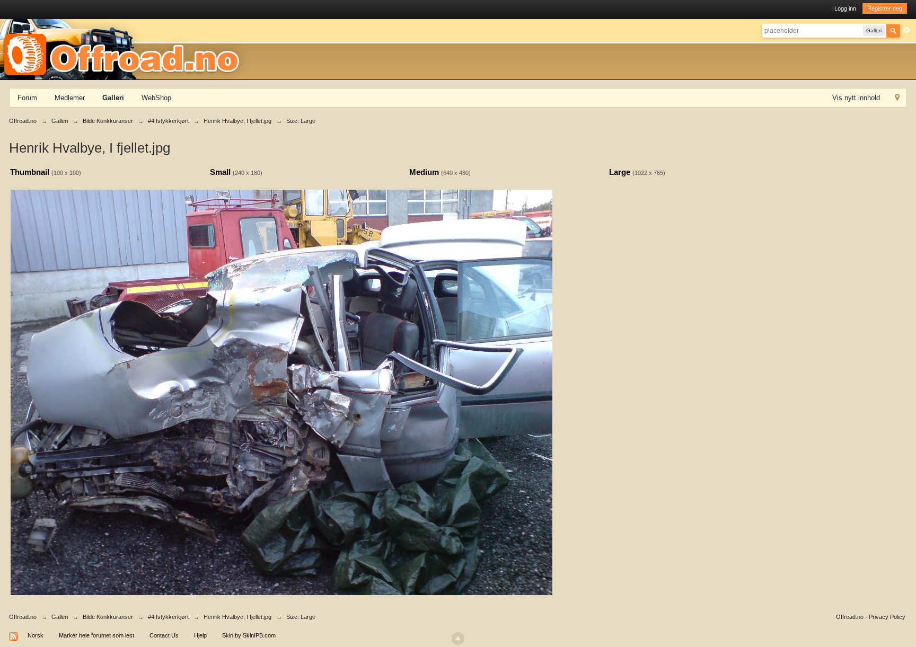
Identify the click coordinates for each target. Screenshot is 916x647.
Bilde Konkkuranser (108, 617)
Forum (27, 98)
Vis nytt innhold (856, 98)
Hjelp (200, 635)
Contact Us (164, 635)
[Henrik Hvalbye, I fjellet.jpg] (281, 391)
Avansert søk (906, 30)
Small (220, 171)
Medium (424, 171)
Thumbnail (29, 171)
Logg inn (845, 8)
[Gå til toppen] (458, 638)
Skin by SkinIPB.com (249, 635)
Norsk (35, 635)
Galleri (113, 98)
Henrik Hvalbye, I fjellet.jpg (237, 617)
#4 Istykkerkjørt (168, 617)
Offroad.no (23, 617)
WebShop (156, 98)
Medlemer (70, 98)
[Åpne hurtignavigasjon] (897, 99)
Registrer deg (884, 8)
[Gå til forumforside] (125, 49)
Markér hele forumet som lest (96, 635)
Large (619, 171)
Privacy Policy (887, 617)
